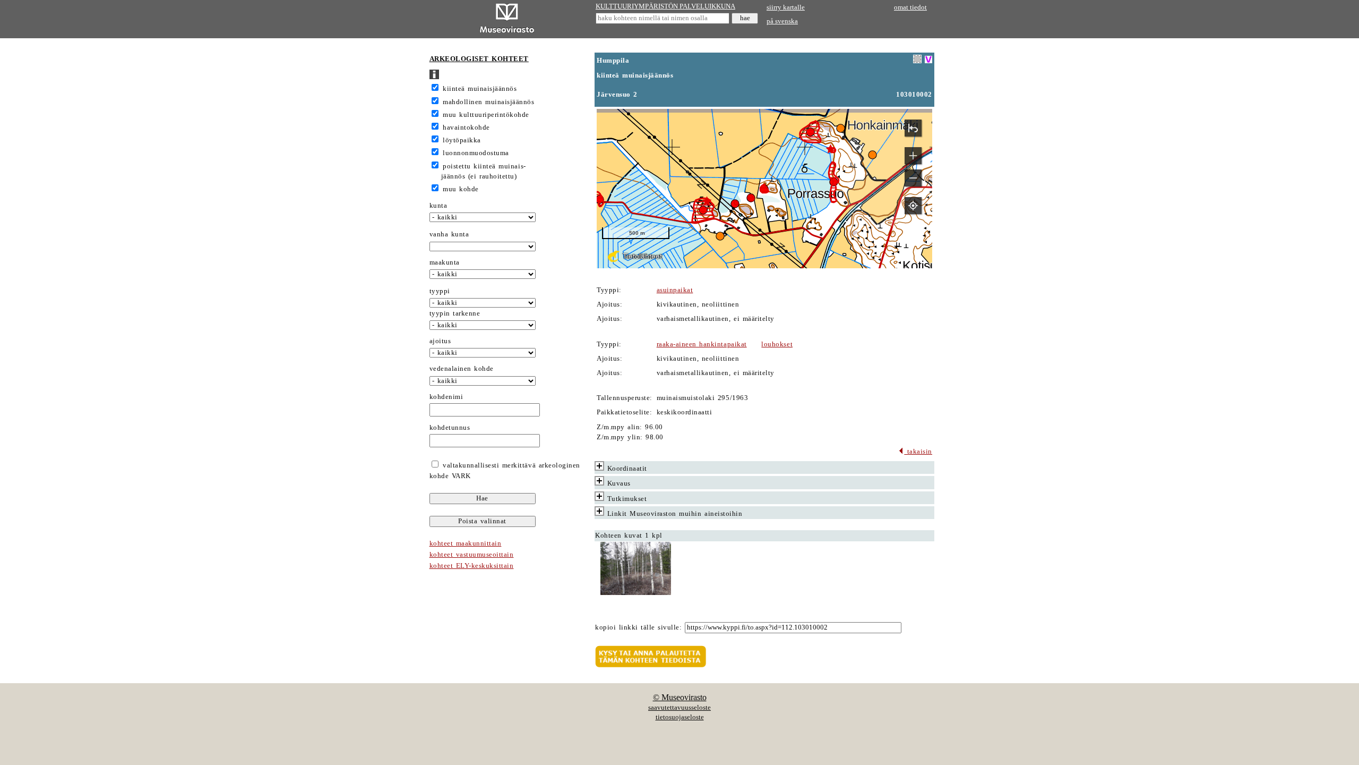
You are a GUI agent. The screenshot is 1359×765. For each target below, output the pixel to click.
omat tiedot (910, 7)
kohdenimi (446, 397)
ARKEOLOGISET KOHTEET (479, 59)
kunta (438, 205)
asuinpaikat (675, 290)
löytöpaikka (462, 140)
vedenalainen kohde (461, 368)
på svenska (782, 21)
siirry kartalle (786, 7)
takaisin (918, 451)
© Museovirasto (680, 697)
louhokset (777, 344)
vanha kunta (449, 234)
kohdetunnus (449, 427)
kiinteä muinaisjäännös (480, 88)
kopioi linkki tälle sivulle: (638, 627)
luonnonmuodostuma (476, 153)
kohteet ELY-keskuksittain (471, 566)
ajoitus (440, 341)
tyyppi (439, 291)
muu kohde (461, 189)
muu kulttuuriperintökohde (486, 114)
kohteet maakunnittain (465, 543)
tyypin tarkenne (454, 313)
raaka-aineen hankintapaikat (702, 344)
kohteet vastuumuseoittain (471, 554)
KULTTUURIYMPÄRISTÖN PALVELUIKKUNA (665, 6)
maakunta (444, 262)
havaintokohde (466, 127)
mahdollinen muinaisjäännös (488, 102)
